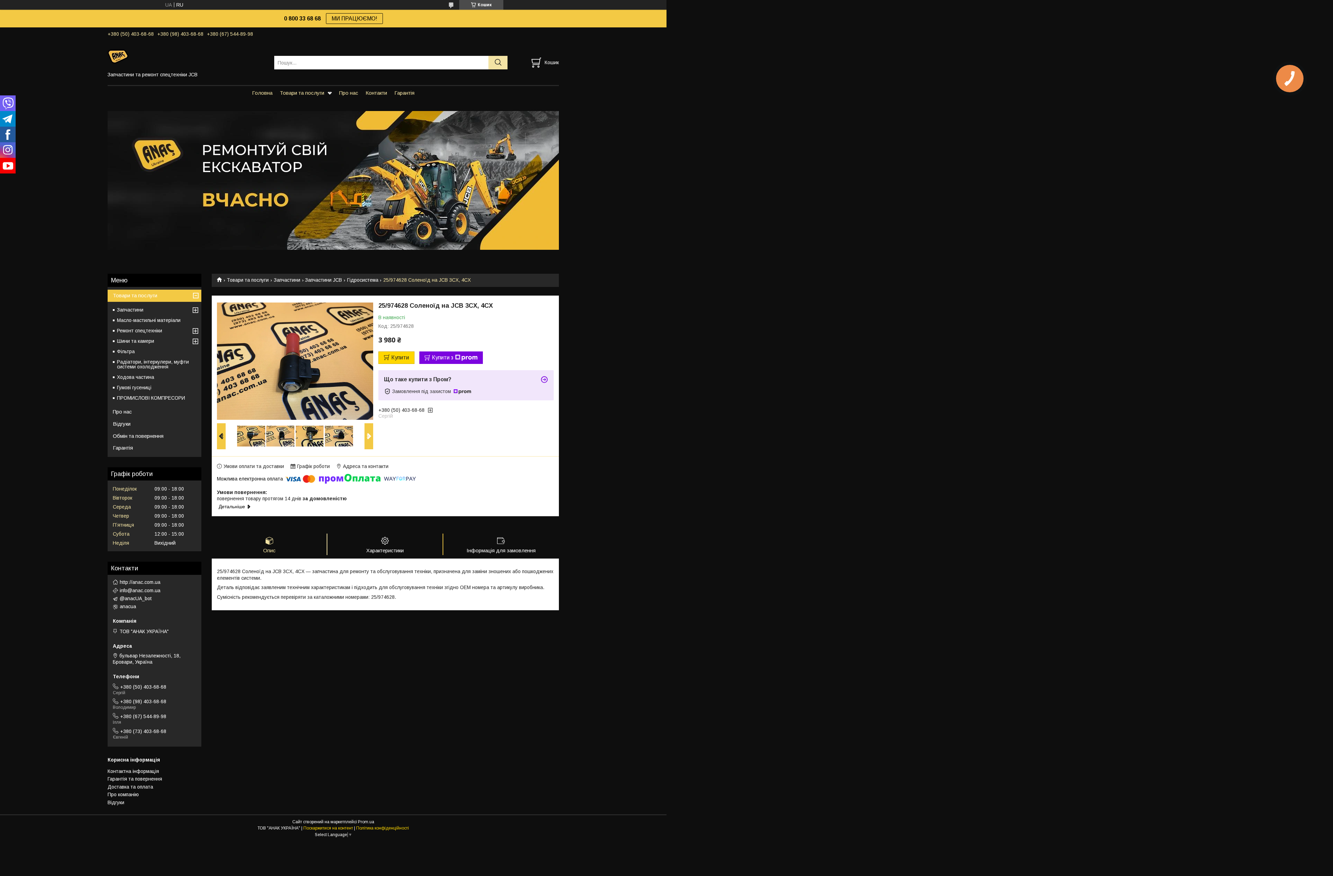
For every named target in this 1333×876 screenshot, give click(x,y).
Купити (400, 357)
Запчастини (287, 280)
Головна (262, 93)
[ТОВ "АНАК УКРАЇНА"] (187, 56)
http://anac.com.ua (140, 582)
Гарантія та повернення (135, 779)
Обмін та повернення (138, 436)
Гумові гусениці (134, 387)
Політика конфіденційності (382, 828)
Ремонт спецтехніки (139, 330)
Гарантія (404, 93)
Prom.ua (366, 821)
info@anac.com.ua (140, 590)
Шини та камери (135, 341)
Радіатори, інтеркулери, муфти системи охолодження (153, 364)
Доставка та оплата (130, 787)
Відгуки (122, 424)
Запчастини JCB (323, 280)
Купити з (442, 357)
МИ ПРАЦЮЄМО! (354, 19)
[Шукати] (498, 62)
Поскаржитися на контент (328, 828)
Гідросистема (362, 280)
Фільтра (126, 351)
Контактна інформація (133, 771)
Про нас (348, 93)
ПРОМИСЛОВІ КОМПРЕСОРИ (151, 398)
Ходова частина (135, 377)
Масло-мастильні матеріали (149, 320)
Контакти (376, 93)
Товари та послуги (302, 93)
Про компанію (123, 794)
